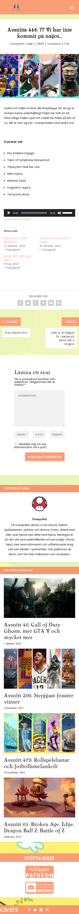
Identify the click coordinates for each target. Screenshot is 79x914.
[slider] (68, 212)
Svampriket (17, 43)
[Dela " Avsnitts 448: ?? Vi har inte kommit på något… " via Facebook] (20, 303)
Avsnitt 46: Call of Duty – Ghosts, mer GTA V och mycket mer (33, 631)
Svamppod (54, 43)
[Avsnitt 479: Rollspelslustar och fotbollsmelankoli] (39, 733)
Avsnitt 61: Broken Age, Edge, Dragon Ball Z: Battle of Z (39, 827)
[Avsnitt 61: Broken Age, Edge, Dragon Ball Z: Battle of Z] (39, 798)
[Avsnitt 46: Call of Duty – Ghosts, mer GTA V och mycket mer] (39, 598)
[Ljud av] (59, 213)
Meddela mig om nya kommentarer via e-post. (30, 445)
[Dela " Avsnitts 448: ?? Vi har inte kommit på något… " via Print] (59, 303)
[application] (39, 213)
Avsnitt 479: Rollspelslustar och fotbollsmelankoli (36, 763)
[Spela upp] (9, 213)
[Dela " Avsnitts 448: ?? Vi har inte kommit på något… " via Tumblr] (43, 303)
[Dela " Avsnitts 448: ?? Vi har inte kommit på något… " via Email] (51, 303)
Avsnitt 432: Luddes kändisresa (16, 240)
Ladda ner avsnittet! (17, 219)
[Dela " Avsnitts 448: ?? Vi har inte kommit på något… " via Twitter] (28, 303)
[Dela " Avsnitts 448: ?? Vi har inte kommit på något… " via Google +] (36, 303)
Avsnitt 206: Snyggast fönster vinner (38, 698)
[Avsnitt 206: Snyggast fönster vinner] (39, 669)
